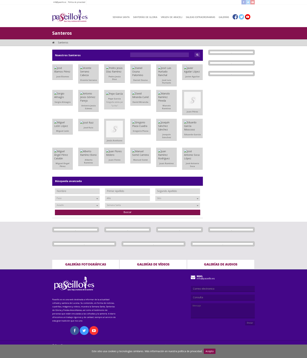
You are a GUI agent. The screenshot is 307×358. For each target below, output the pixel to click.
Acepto (210, 351)
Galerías (224, 17)
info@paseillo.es (59, 2)
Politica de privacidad (76, 2)
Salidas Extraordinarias (200, 17)
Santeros (63, 42)
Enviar (250, 322)
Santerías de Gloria (145, 17)
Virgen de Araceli (171, 17)
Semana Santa (121, 17)
